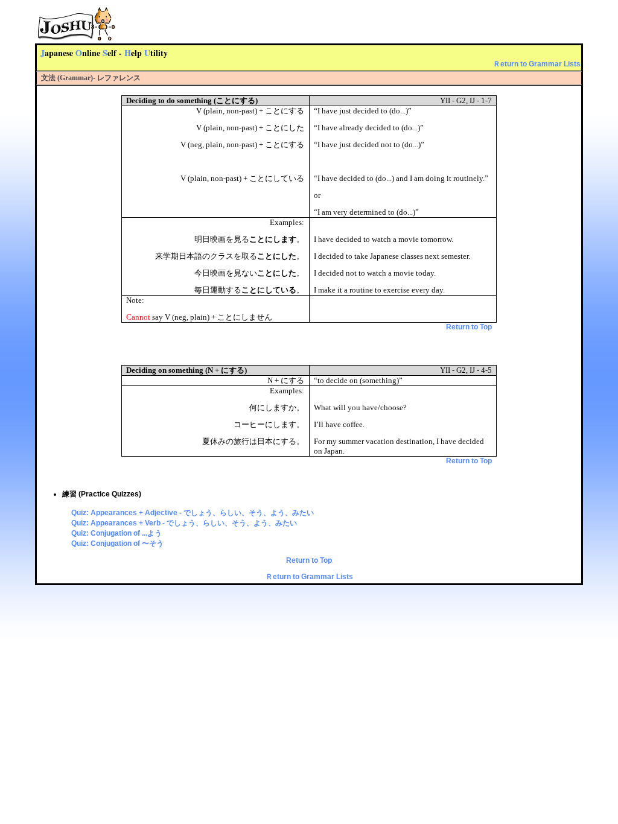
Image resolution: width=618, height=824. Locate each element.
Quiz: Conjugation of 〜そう (117, 543)
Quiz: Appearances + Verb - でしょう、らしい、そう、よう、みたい (184, 523)
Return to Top (469, 327)
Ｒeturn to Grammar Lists (537, 64)
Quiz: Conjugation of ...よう (116, 533)
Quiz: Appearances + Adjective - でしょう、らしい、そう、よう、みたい (192, 513)
